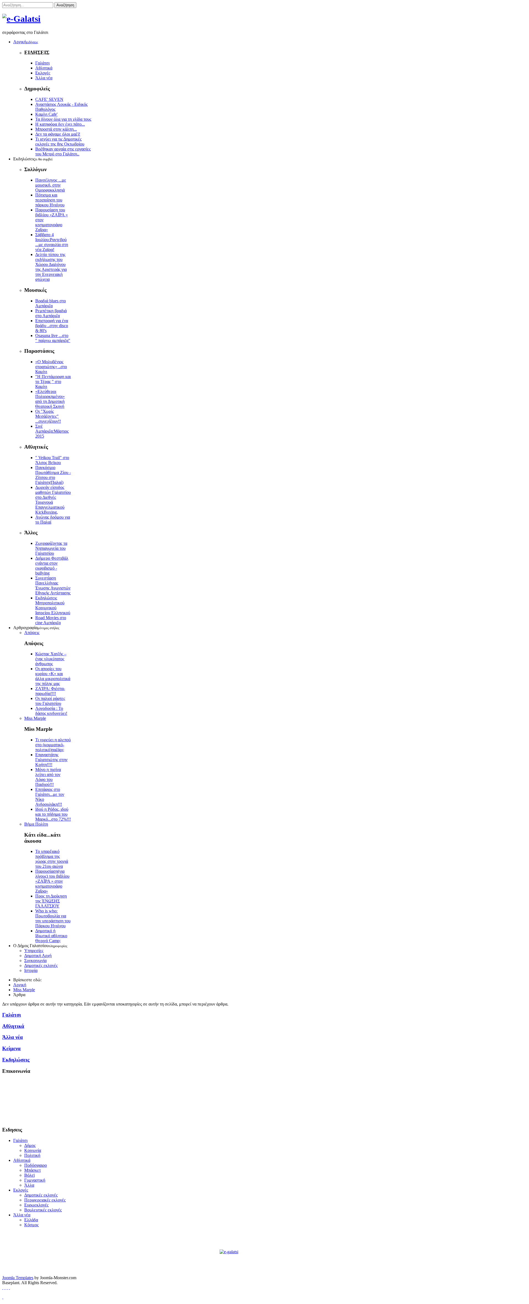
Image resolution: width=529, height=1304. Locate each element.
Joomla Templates (17, 1277)
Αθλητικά (43, 68)
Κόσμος (31, 1224)
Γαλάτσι (42, 63)
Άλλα (29, 1185)
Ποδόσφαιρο (35, 1165)
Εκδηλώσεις (15, 1060)
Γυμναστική (34, 1180)
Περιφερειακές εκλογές (45, 1200)
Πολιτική (32, 1155)
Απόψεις (31, 632)
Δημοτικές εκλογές (41, 965)
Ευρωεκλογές (36, 1205)
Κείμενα (11, 1048)
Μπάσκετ (32, 1170)
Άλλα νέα (43, 78)
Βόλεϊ (29, 1175)
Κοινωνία (32, 1150)
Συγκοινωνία (35, 960)
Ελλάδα (31, 1219)
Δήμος (30, 1145)
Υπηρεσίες (33, 950)
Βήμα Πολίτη (36, 824)
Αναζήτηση (65, 5)
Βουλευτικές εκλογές (43, 1210)
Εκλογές (42, 73)
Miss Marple (35, 718)
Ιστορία (30, 970)
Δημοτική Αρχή (38, 955)
